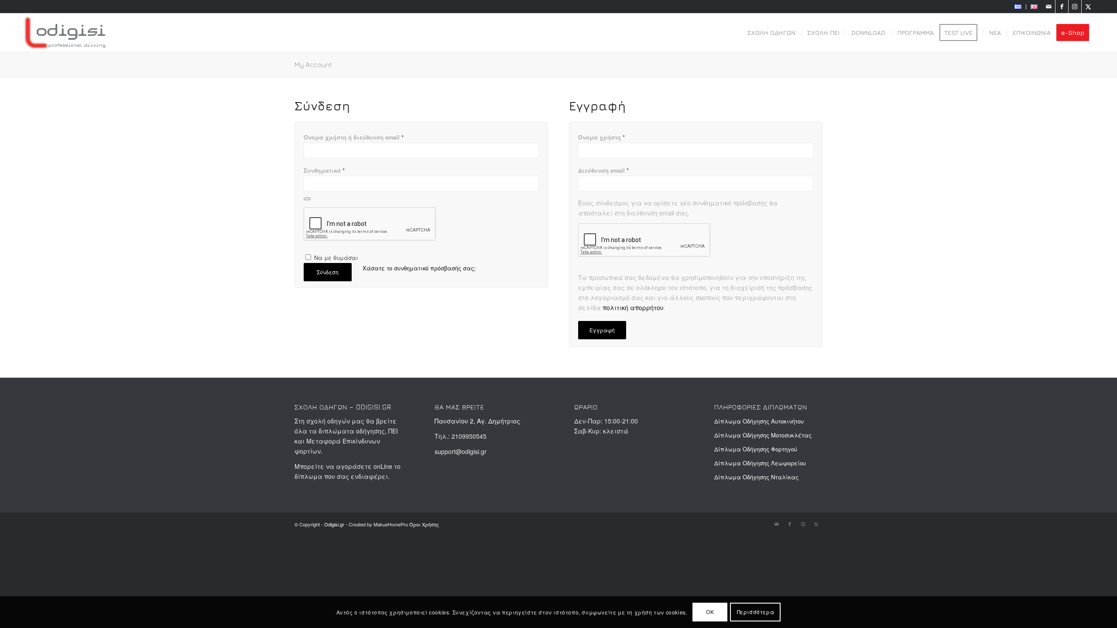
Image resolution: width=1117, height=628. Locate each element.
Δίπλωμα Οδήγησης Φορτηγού (755, 449)
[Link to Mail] (1048, 6)
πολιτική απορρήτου (633, 307)
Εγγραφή (602, 330)
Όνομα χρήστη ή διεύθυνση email (354, 137)
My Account (313, 64)
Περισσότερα (755, 611)
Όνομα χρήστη (601, 137)
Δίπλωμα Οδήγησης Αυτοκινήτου (759, 421)
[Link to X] (1088, 6)
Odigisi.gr (334, 524)
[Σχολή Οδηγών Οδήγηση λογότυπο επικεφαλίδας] (65, 33)
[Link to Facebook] (1061, 6)
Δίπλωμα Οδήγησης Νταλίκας (756, 477)
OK (710, 611)
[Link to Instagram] (1075, 6)
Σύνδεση (328, 272)
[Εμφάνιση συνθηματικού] (307, 199)
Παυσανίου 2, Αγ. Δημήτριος (477, 420)
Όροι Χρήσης (424, 524)
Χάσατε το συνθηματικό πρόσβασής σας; (419, 268)
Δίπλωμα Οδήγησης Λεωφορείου (760, 463)
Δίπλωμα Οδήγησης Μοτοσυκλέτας (763, 435)
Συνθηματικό (324, 170)
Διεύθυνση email (603, 170)
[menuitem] (1018, 7)
